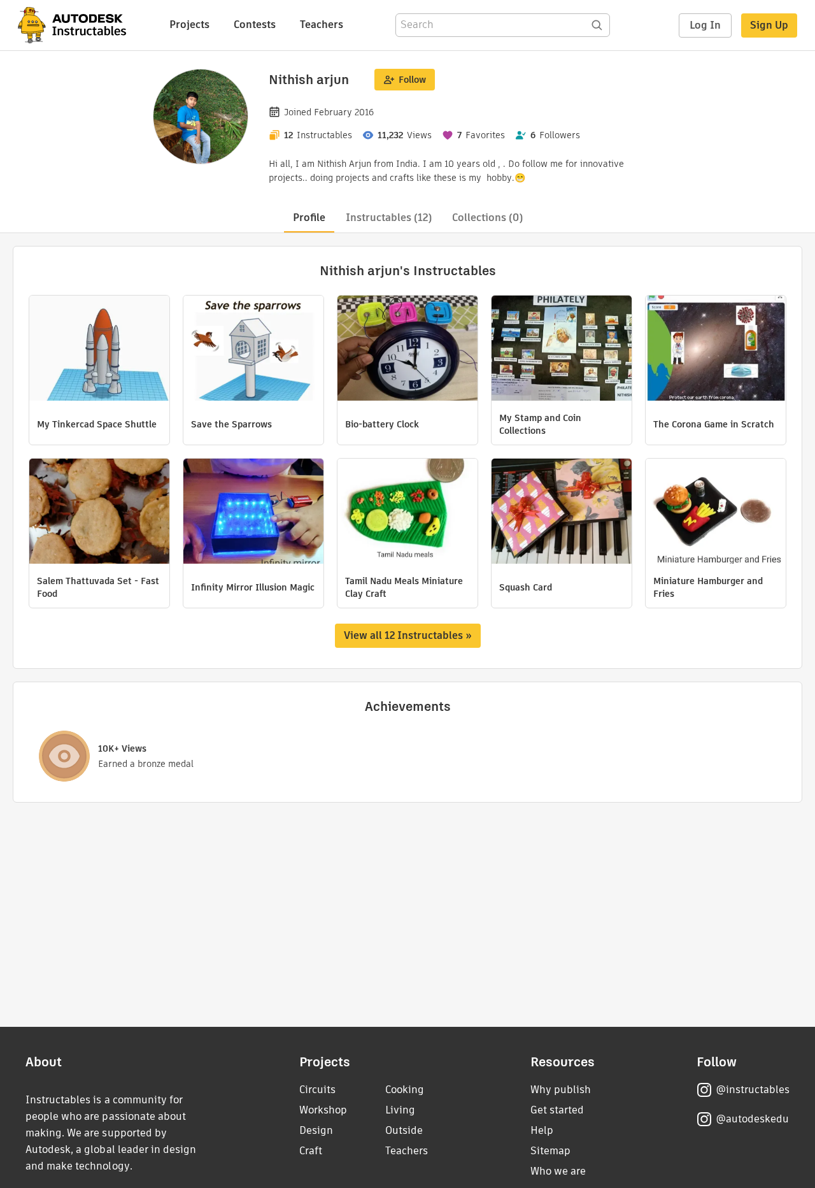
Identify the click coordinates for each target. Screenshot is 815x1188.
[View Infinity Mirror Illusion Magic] (253, 513)
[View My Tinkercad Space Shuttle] (99, 350)
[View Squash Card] (562, 513)
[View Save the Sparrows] (253, 350)
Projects (189, 24)
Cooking (404, 1089)
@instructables (753, 1089)
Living (400, 1110)
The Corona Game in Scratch (713, 424)
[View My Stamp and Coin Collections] (562, 350)
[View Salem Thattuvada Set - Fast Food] (99, 513)
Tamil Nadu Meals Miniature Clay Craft (404, 587)
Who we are (558, 1171)
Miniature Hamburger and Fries (708, 587)
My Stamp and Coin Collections (540, 424)
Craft (310, 1150)
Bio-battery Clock (382, 424)
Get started (557, 1110)
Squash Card (525, 587)
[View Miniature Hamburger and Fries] (716, 513)
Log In (705, 25)
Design (316, 1130)
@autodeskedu (752, 1119)
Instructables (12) (389, 217)
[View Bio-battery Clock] (407, 350)
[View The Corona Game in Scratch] (716, 350)
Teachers (321, 24)
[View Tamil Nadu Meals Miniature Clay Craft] (407, 513)
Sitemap (550, 1150)
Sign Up (769, 25)
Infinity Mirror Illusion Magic (253, 587)
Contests (255, 24)
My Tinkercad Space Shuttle (97, 424)
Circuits (317, 1089)
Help (541, 1130)
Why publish (560, 1089)
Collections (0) (487, 217)
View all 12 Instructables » (408, 635)
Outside (404, 1130)
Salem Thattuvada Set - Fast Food (98, 587)
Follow (412, 79)
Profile (309, 217)
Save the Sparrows (231, 424)
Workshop (323, 1110)
